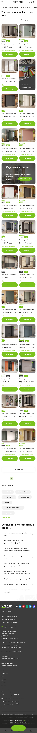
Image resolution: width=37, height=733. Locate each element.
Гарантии (4, 686)
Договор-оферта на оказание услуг (13, 698)
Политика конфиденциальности (12, 692)
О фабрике (5, 674)
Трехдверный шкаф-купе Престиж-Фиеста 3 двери (18, 79)
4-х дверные (25, 497)
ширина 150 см (23, 492)
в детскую (8, 492)
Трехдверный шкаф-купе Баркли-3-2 (13, 240)
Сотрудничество (7, 689)
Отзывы (4, 677)
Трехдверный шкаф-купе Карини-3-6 (13, 448)
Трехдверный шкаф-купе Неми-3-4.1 (13, 113)
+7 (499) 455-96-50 (11, 616)
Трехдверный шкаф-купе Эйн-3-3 (12, 148)
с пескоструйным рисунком (13, 508)
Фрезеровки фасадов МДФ (10, 704)
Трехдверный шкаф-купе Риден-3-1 (13, 275)
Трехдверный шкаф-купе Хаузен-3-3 (13, 379)
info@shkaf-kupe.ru (12, 622)
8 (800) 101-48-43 (10, 619)
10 (26, 478)
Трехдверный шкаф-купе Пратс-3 (12, 205)
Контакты (4, 707)
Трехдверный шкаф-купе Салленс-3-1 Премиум (17, 309)
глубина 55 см (9, 497)
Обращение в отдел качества (11, 701)
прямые (7, 502)
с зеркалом (8, 513)
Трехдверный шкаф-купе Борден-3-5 (13, 44)
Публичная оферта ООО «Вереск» (12, 695)
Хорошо (18, 728)
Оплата (4, 683)
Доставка (4, 680)
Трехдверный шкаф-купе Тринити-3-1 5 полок (16, 413)
